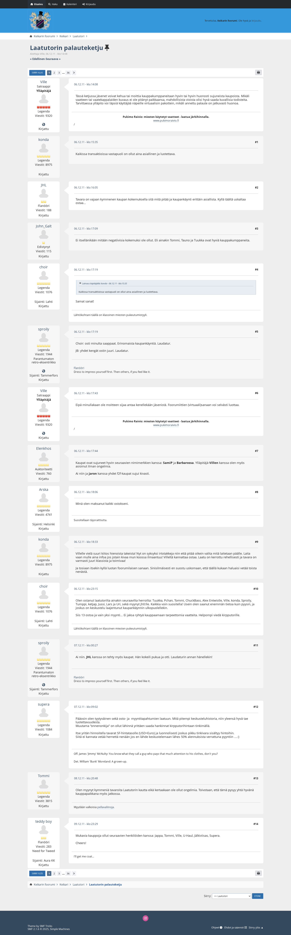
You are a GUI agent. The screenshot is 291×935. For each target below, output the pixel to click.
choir (43, 267)
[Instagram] (145, 918)
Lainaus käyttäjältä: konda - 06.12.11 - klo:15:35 (104, 283)
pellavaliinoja (105, 807)
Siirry (207, 896)
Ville (43, 81)
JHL (43, 185)
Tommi (43, 775)
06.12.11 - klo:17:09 (86, 228)
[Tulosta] (258, 72)
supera (44, 704)
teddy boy (43, 821)
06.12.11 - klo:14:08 (86, 84)
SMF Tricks (46, 926)
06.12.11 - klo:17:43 (86, 393)
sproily (43, 329)
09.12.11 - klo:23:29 (86, 824)
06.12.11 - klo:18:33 (86, 542)
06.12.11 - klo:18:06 (86, 492)
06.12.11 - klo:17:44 (86, 451)
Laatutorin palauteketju (66, 48)
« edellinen (37, 59)
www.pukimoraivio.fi (166, 120)
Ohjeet (215, 927)
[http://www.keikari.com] (43, 124)
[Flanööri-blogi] (43, 371)
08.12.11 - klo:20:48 (86, 778)
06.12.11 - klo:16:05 (86, 187)
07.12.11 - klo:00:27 (86, 645)
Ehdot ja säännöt (234, 927)
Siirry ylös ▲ (256, 927)
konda (43, 139)
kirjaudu (256, 20)
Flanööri (79, 368)
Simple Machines (60, 929)
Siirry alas (37, 72)
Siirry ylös (37, 873)
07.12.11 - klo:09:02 (86, 707)
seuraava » (53, 59)
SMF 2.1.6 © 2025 (38, 929)
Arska (43, 489)
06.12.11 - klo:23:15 (86, 589)
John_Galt (44, 226)
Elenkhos (43, 448)
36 (68, 72)
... (63, 73)
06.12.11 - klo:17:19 (86, 269)
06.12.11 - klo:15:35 (86, 142)
